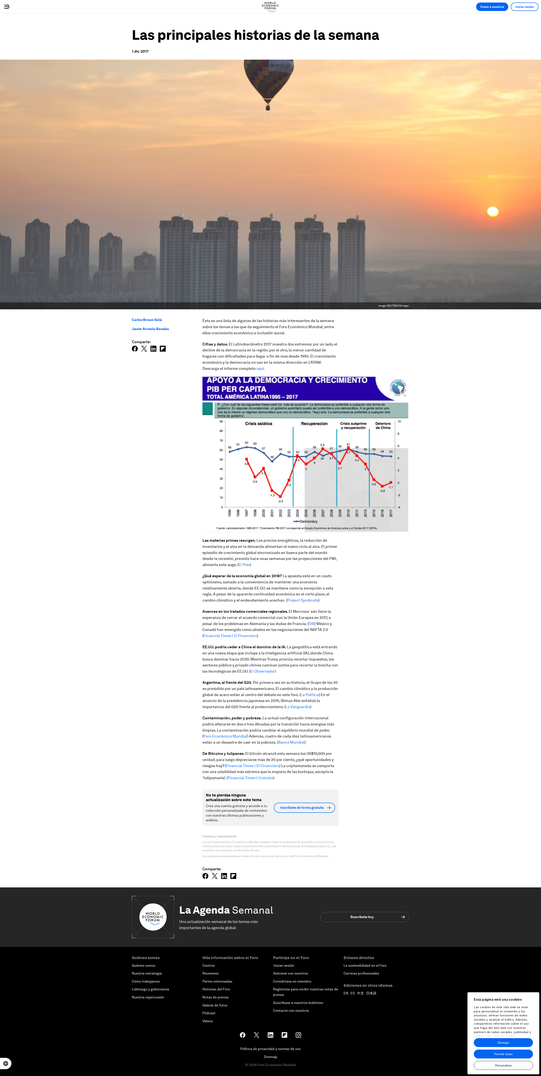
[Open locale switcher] (5, 1063)
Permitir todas (503, 1054)
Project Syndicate (302, 600)
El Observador (262, 671)
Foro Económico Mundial (225, 736)
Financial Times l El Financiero (230, 635)
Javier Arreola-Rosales (150, 329)
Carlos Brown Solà (147, 320)
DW (311, 623)
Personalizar (503, 1065)
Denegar (503, 1042)
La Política (310, 694)
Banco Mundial (291, 742)
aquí (260, 368)
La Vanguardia (297, 707)
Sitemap (270, 1057)
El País (244, 564)
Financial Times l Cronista (250, 778)
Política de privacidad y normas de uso (270, 1049)
